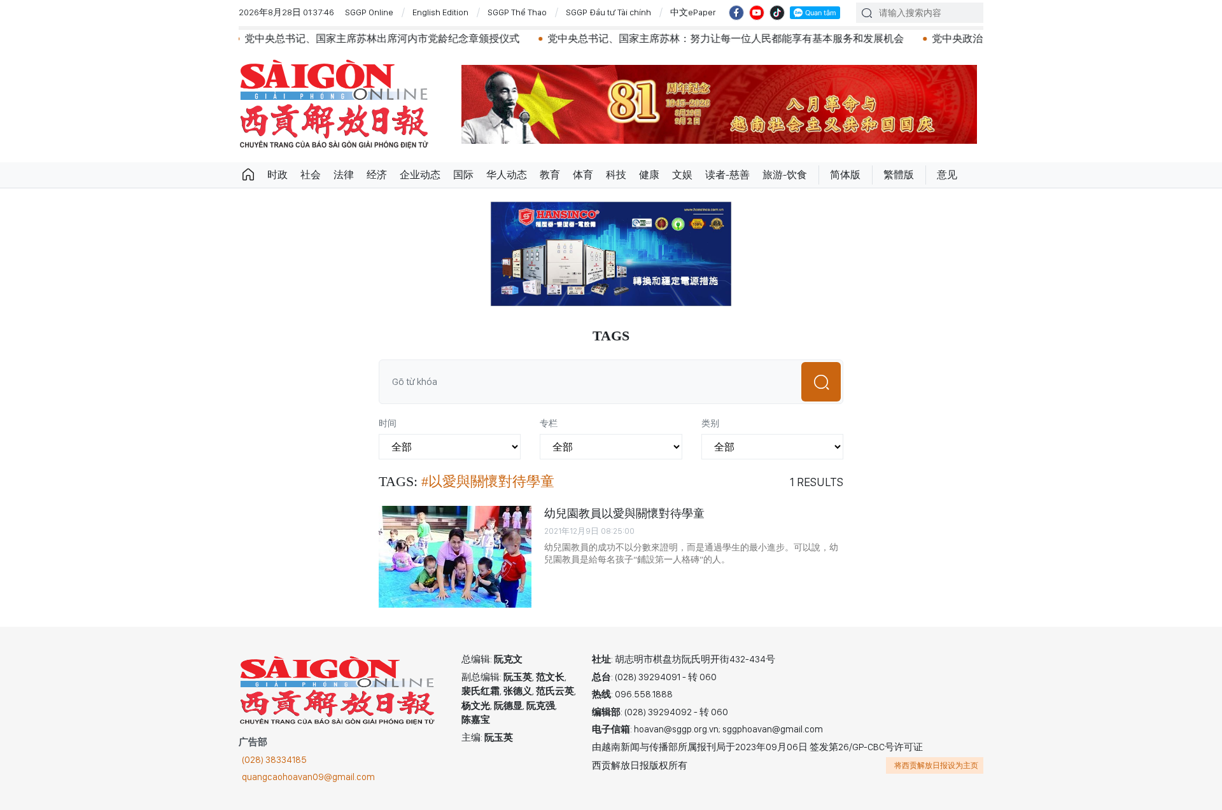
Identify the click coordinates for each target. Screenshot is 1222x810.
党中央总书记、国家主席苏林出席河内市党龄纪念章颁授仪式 (352, 38)
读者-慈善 (727, 175)
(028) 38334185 (274, 759)
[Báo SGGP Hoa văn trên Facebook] (736, 12)
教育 (550, 175)
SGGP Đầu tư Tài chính (608, 12)
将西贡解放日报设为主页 (936, 765)
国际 (463, 175)
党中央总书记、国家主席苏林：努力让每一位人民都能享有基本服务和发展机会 (696, 38)
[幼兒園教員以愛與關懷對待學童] (455, 557)
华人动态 (506, 175)
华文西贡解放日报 (334, 104)
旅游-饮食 (784, 175)
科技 (616, 175)
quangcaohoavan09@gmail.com (308, 777)
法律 (344, 175)
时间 (388, 423)
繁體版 (898, 175)
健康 (649, 175)
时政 (277, 175)
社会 (310, 175)
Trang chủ (248, 175)
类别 (710, 423)
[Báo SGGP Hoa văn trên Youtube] (756, 12)
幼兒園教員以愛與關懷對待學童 (624, 513)
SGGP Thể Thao (517, 12)
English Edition (440, 12)
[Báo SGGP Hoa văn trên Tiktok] (777, 12)
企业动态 (420, 175)
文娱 (682, 175)
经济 (377, 175)
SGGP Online (369, 12)
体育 (583, 175)
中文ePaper (693, 12)
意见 (947, 175)
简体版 (845, 175)
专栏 (549, 423)
